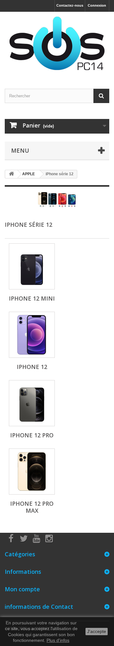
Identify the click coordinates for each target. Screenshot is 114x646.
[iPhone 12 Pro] (32, 403)
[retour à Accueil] (11, 174)
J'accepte (96, 631)
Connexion (97, 5)
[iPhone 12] (32, 335)
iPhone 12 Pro (32, 435)
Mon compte (22, 589)
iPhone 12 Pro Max (32, 507)
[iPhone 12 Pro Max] (32, 471)
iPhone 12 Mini (32, 298)
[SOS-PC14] (57, 45)
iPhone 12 (32, 367)
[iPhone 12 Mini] (32, 266)
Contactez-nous (69, 5)
